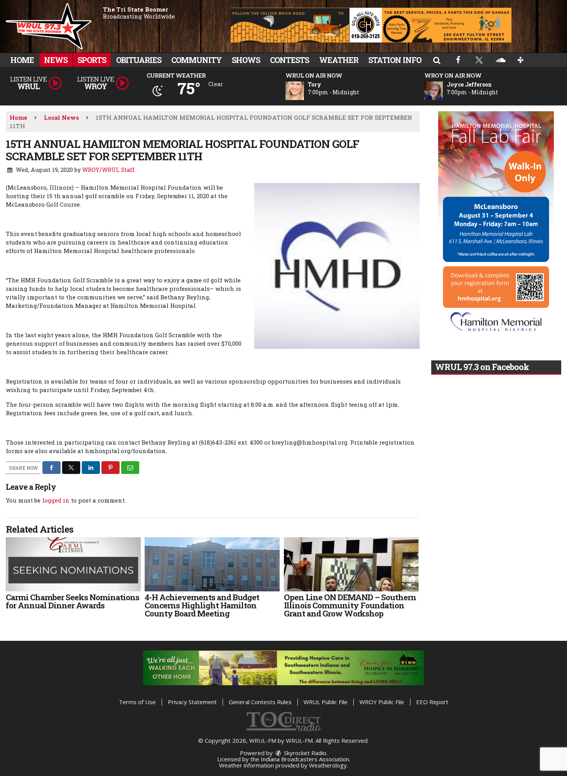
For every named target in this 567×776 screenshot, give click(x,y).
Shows (246, 60)
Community (196, 60)
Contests (289, 60)
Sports (92, 60)
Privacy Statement (192, 702)
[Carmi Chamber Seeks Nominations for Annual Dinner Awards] (73, 564)
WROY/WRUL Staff (108, 169)
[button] (436, 60)
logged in (55, 500)
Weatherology (328, 765)
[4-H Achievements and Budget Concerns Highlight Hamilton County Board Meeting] (212, 564)
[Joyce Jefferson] (443, 91)
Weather (338, 60)
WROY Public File (381, 702)
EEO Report (432, 702)
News (56, 60)
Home (22, 60)
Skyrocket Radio (304, 753)
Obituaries (138, 60)
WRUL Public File (326, 702)
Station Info (394, 60)
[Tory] (304, 91)
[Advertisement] (371, 25)
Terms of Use (137, 702)
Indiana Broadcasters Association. (305, 759)
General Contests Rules (260, 702)
